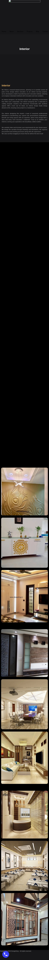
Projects (29, 31)
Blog (37, 31)
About (11, 31)
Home (4, 31)
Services (20, 31)
